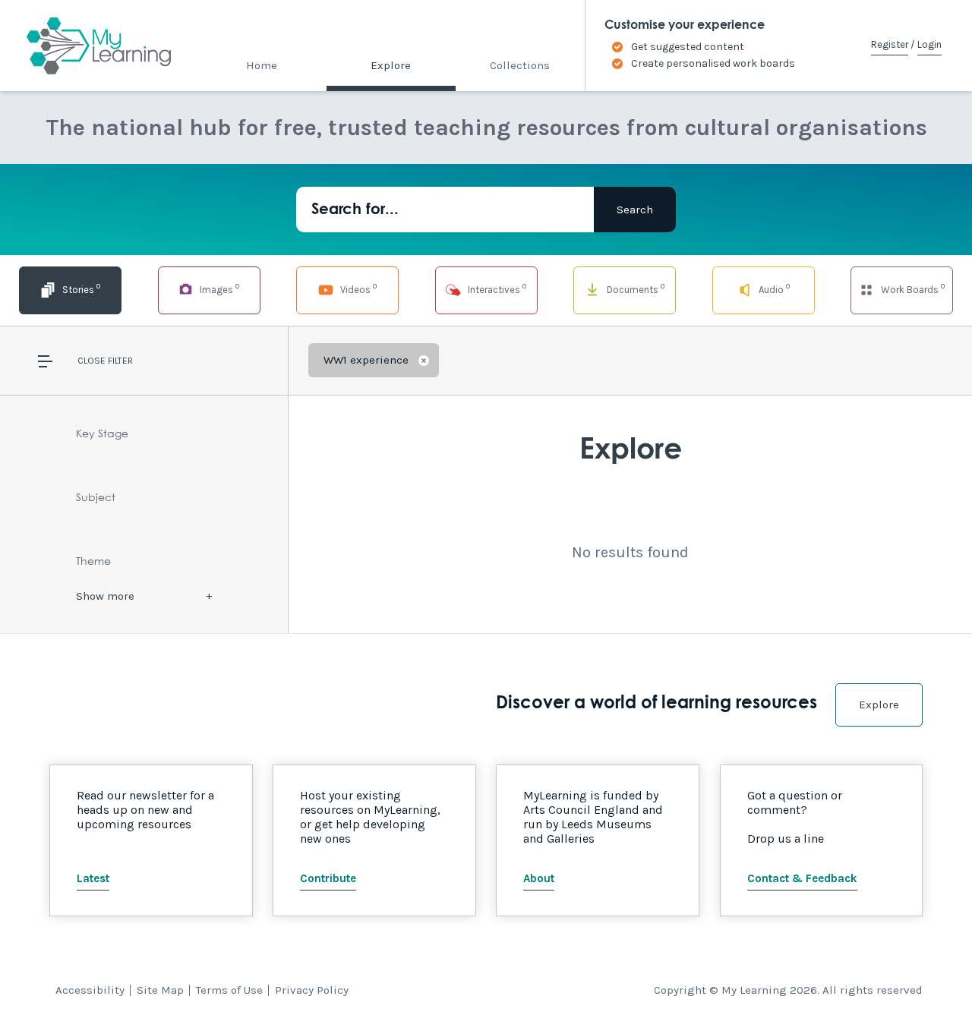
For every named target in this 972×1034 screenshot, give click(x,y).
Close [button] (91, 360)
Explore (391, 65)
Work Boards (912, 288)
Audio (773, 288)
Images (218, 288)
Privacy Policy (312, 990)
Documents (634, 288)
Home (261, 65)
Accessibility (90, 990)
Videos (357, 288)
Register (889, 44)
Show (105, 596)
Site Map (160, 990)
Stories (80, 288)
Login (929, 44)
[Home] (85, 45)
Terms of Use (229, 990)
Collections (520, 65)
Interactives (495, 288)
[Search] (635, 209)
